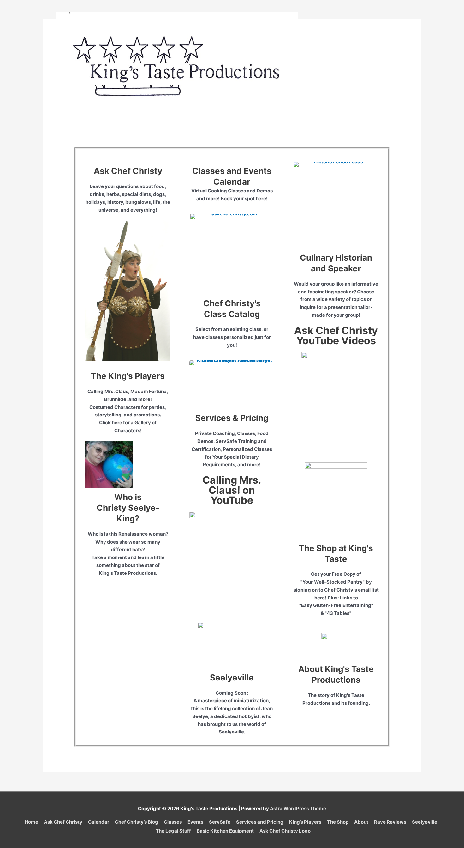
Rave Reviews (390, 822)
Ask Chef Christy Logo (285, 831)
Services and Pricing (259, 822)
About (361, 822)
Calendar (98, 822)
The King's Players (128, 376)
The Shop (337, 822)
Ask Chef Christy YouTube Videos (336, 335)
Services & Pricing (231, 418)
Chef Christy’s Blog (136, 822)
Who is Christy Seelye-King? (128, 507)
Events (195, 822)
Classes (173, 822)
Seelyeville (232, 677)
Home (31, 822)
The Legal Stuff (173, 831)
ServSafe (219, 822)
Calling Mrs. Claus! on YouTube (231, 490)
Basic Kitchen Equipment (225, 831)
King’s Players (305, 822)
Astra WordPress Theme (298, 808)
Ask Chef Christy (128, 171)
